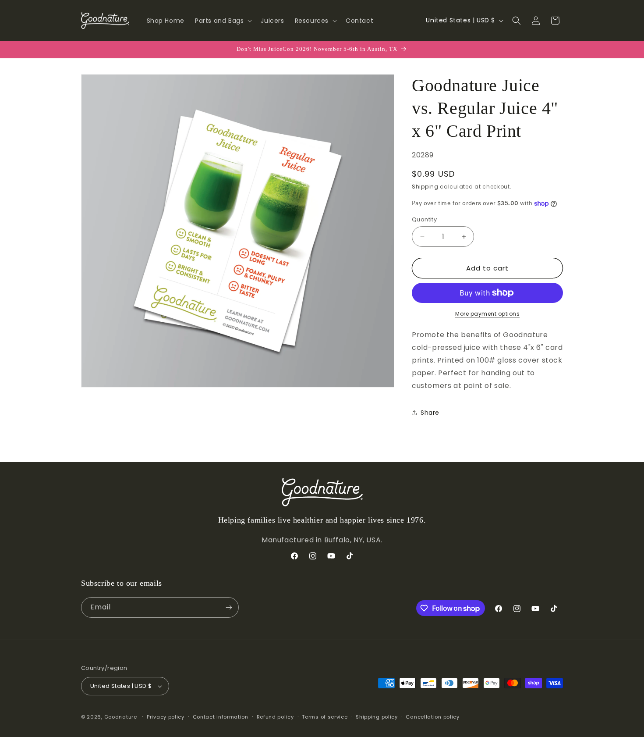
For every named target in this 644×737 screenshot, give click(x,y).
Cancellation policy (432, 716)
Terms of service (324, 716)
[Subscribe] (228, 607)
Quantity (424, 219)
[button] (222, 20)
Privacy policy (165, 716)
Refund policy (275, 716)
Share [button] (430, 412)
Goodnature (120, 716)
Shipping (425, 186)
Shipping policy (377, 716)
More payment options (487, 313)
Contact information (220, 716)
